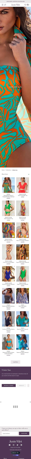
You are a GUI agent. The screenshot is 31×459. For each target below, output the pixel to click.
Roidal (8, 194)
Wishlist (21, 385)
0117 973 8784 (17, 447)
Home (3, 170)
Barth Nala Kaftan (22, 306)
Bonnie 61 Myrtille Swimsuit (8, 284)
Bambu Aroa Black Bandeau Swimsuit (8, 306)
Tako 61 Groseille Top (22, 195)
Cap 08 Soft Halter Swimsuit (22, 262)
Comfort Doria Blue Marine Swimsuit (8, 330)
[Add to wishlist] (13, 191)
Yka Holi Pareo (22, 218)
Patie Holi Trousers (8, 240)
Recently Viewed (8, 385)
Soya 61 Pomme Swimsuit (22, 284)
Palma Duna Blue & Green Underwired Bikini (8, 353)
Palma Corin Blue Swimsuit (22, 352)
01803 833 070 (18, 449)
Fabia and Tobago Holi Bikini (22, 240)
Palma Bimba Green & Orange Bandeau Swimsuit (8, 196)
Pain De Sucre (22, 194)
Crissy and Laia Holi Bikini (8, 262)
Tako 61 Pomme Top (8, 218)
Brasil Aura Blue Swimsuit (22, 329)
